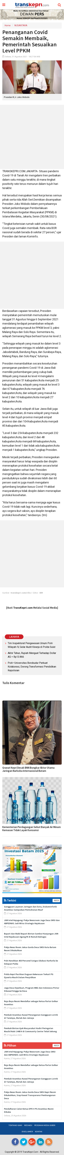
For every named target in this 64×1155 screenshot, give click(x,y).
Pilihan (11, 1045)
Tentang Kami (15, 1125)
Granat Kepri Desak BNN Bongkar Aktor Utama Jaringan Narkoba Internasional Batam (28, 769)
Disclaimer (27, 1131)
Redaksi (28, 1125)
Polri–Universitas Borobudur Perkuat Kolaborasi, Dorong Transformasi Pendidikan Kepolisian (32, 666)
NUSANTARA (20, 25)
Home (8, 25)
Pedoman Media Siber (44, 1125)
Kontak (38, 1131)
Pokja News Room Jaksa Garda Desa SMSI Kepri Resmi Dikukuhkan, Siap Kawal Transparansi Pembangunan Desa (30, 1095)
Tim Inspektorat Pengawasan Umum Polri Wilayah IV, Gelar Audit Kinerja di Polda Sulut (31, 645)
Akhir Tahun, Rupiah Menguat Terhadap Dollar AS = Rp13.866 (32, 655)
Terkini (11, 900)
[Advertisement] (32, 137)
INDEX (56, 900)
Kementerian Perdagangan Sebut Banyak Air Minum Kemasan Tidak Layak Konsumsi (31, 828)
